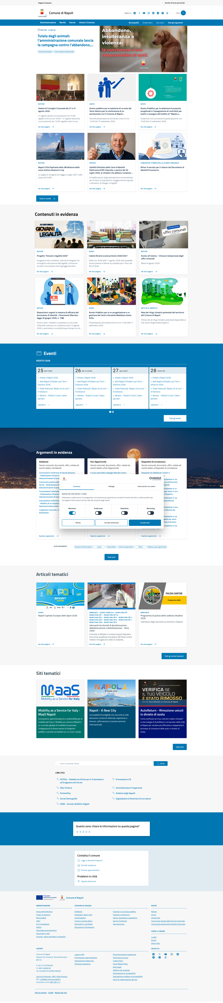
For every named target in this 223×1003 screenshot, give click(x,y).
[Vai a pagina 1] (110, 412)
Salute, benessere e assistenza (125, 917)
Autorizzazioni (80, 917)
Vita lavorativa (118, 924)
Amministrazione (48, 22)
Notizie (154, 911)
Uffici (38, 921)
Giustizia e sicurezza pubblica (124, 911)
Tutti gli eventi (175, 418)
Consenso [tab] (76, 486)
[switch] (98, 513)
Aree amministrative (44, 911)
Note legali (117, 967)
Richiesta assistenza (83, 964)
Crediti (50, 992)
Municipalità (134, 22)
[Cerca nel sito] (183, 12)
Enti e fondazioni (42, 924)
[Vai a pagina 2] (112, 412)
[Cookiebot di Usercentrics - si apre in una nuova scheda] (151, 478)
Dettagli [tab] (111, 486)
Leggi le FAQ (79, 954)
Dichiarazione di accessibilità (124, 973)
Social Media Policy (120, 964)
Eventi (153, 940)
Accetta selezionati (111, 522)
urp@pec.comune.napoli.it (50, 979)
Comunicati (155, 917)
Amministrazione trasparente (124, 954)
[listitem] (60, 708)
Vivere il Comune (87, 22)
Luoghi (154, 937)
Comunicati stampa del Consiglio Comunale (168, 924)
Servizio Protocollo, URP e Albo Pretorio (51, 976)
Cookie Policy (118, 960)
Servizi (72, 22)
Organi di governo (43, 914)
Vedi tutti (111, 557)
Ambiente (78, 911)
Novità (63, 22)
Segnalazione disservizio (84, 960)
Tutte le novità (45, 198)
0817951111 (55, 982)
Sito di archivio (41, 992)
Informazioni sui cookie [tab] (146, 486)
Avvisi (153, 914)
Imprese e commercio (121, 914)
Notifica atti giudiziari (121, 970)
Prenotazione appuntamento (86, 957)
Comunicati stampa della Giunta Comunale (168, 921)
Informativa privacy (120, 957)
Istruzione (160, 22)
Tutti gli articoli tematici (174, 656)
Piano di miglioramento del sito (125, 979)
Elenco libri (155, 943)
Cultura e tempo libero (83, 921)
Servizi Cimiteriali (120, 921)
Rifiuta (78, 522)
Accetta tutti (144, 522)
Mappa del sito (61, 992)
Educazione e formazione (84, 927)
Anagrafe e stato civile (83, 914)
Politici (39, 927)
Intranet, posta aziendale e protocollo (51, 936)
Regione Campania (44, 3)
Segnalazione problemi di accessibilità (128, 976)
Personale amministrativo (46, 930)
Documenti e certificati (84, 924)
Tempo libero (147, 22)
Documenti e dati (43, 933)
